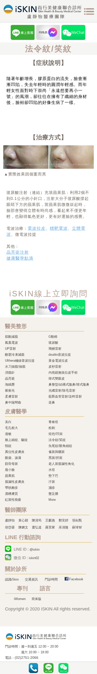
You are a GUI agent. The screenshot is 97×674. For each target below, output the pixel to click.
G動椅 (52, 336)
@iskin (35, 549)
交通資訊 (31, 579)
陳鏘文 (23, 527)
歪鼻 (51, 402)
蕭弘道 (37, 527)
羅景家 (50, 527)
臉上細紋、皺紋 (16, 440)
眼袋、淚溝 (13, 458)
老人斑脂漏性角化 (61, 464)
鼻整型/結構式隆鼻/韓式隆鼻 (68, 384)
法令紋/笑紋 (57, 440)
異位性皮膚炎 (14, 452)
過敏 (8, 434)
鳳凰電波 (11, 342)
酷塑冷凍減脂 (14, 354)
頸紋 (8, 446)
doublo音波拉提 (59, 354)
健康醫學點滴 (19, 258)
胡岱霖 (10, 527)
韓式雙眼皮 (56, 378)
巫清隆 (63, 527)
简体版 (36, 599)
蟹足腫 (53, 494)
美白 (8, 422)
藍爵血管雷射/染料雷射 (65, 396)
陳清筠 (37, 520)
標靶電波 (59, 228)
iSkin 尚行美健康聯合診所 (42, 11)
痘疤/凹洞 (55, 434)
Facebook (76, 579)
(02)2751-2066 (26, 658)
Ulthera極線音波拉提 (20, 360)
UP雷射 (10, 348)
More (52, 500)
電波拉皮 (37, 228)
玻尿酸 (53, 342)
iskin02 (34, 558)
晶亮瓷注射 (17, 252)
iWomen (20, 599)
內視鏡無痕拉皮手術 (63, 372)
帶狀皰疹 (11, 488)
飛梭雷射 (54, 348)
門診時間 (51, 579)
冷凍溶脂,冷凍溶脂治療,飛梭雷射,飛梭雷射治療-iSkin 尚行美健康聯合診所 (36, 636)
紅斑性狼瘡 (13, 500)
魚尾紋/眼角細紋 (60, 446)
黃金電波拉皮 (58, 360)
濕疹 (51, 488)
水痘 (51, 470)
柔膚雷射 (11, 396)
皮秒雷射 (54, 366)
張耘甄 (77, 520)
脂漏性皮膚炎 (14, 482)
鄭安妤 (63, 520)
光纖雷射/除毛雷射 (61, 390)
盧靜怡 (10, 520)
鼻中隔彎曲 (13, 402)
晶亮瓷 (10, 378)
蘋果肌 (10, 476)
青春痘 (53, 422)
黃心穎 (23, 520)
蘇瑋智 (77, 527)
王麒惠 (50, 520)
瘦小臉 (10, 470)
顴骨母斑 (11, 464)
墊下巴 (53, 476)
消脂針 (10, 372)
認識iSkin (12, 579)
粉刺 (51, 428)
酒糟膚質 (11, 494)
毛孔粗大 (11, 428)
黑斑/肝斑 (55, 458)
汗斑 (51, 482)
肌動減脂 (11, 336)
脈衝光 (10, 390)
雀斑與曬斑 (56, 452)
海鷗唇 (10, 384)
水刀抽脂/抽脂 (15, 366)
